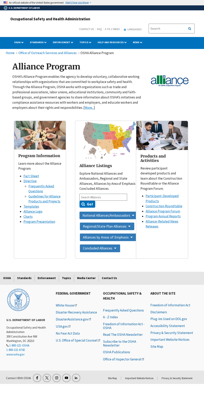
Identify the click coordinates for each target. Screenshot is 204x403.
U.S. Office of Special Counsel (76, 340)
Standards (37, 42)
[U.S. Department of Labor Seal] (18, 299)
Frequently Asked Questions (123, 310)
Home (10, 53)
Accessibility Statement (167, 326)
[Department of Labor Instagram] (56, 378)
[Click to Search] (189, 28)
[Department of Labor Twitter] (47, 378)
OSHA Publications (116, 352)
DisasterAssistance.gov (72, 319)
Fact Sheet (31, 176)
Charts (28, 216)
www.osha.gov (15, 354)
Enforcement (62, 42)
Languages (134, 29)
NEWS (136, 42)
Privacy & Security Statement (171, 333)
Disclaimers (158, 312)
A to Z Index (112, 29)
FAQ (99, 29)
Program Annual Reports (163, 216)
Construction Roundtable (164, 206)
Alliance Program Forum (163, 211)
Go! (89, 204)
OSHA (17, 42)
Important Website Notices (169, 339)
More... (89, 107)
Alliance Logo (33, 211)
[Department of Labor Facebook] (37, 378)
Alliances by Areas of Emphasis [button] (106, 237)
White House (65, 305)
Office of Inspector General (122, 359)
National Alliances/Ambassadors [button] (106, 215)
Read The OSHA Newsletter (123, 334)
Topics (84, 42)
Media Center (86, 278)
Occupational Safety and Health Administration (50, 19)
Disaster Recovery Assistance (76, 312)
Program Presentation (39, 221)
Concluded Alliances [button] (98, 248)
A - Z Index (110, 317)
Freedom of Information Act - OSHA (124, 326)
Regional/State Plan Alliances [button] (105, 226)
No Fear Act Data (68, 333)
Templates (31, 206)
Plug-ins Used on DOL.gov (168, 319)
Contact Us (86, 29)
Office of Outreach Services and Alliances (48, 53)
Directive (30, 181)
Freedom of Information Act (170, 305)
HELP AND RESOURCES (111, 42)
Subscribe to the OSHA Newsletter (119, 343)
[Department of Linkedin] (76, 378)
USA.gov (62, 326)
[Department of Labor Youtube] (66, 378)
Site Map (156, 346)
